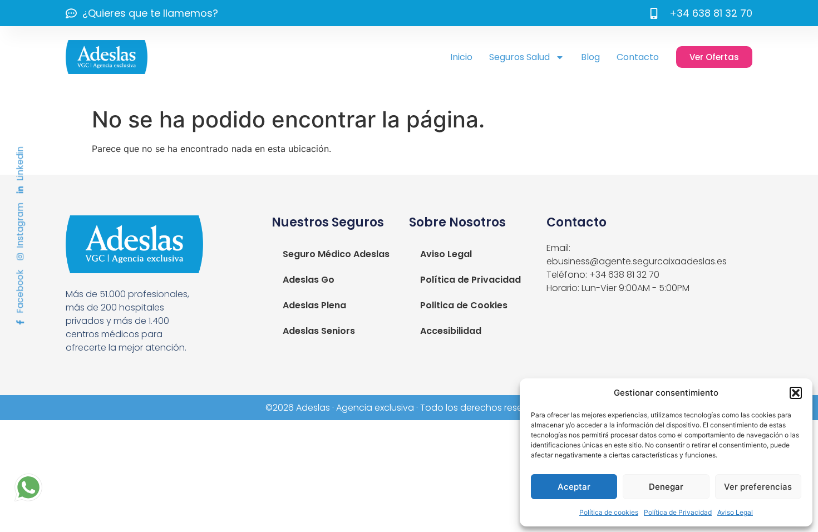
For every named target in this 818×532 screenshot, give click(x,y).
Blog (590, 57)
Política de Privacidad (678, 512)
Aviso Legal (735, 512)
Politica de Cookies (463, 305)
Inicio (461, 57)
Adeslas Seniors (319, 330)
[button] (795, 392)
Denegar (666, 486)
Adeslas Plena (314, 305)
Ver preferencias (758, 486)
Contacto (638, 57)
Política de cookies (608, 512)
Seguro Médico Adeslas (336, 254)
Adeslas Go (308, 279)
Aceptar (574, 486)
